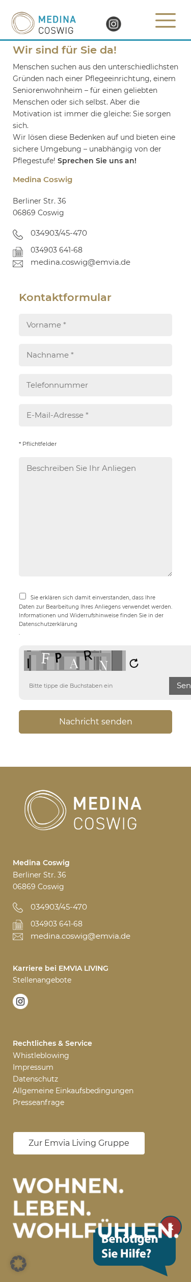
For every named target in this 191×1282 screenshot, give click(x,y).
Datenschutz (35, 1079)
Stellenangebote (42, 980)
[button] (18, 1263)
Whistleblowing (41, 1055)
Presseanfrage (38, 1102)
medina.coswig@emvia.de (80, 262)
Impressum (33, 1067)
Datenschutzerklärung (48, 624)
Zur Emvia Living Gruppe (79, 1143)
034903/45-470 (59, 233)
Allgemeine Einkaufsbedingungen (73, 1091)
